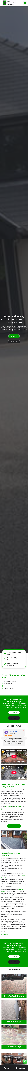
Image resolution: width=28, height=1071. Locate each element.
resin (9, 877)
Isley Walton (4, 934)
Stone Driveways (14, 1047)
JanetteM (11, 731)
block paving (18, 806)
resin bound (8, 806)
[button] (25, 3)
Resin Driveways (14, 1021)
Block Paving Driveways (14, 996)
